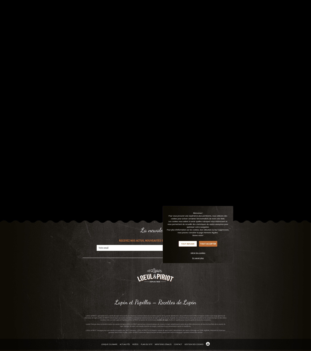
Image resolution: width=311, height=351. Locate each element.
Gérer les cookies (198, 253)
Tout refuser (187, 243)
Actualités (125, 344)
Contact (178, 344)
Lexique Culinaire (109, 344)
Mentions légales (163, 344)
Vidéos (135, 344)
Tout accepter (208, 243)
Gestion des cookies (194, 344)
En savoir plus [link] (198, 258)
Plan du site (146, 344)
